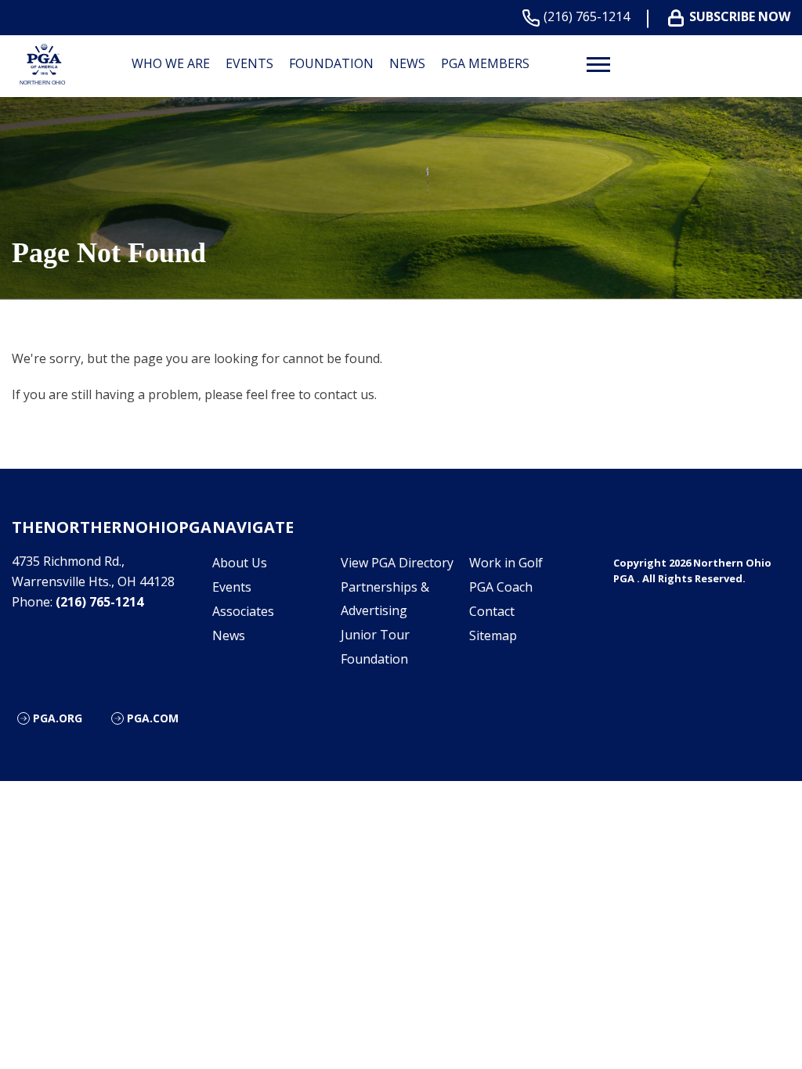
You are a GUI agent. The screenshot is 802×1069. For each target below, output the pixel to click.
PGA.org (57, 718)
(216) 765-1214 (587, 17)
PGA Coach (501, 587)
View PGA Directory (397, 562)
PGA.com (153, 718)
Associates (243, 611)
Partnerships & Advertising (385, 598)
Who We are (171, 63)
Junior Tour (375, 634)
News (407, 63)
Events (249, 63)
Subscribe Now (739, 17)
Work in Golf (506, 562)
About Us (239, 562)
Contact (492, 611)
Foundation (331, 63)
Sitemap (493, 635)
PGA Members (485, 63)
